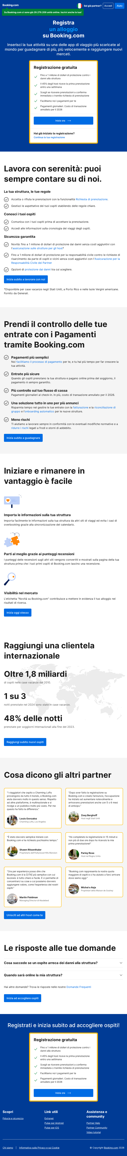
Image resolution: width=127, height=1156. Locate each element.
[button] (43, 12)
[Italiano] (80, 6)
